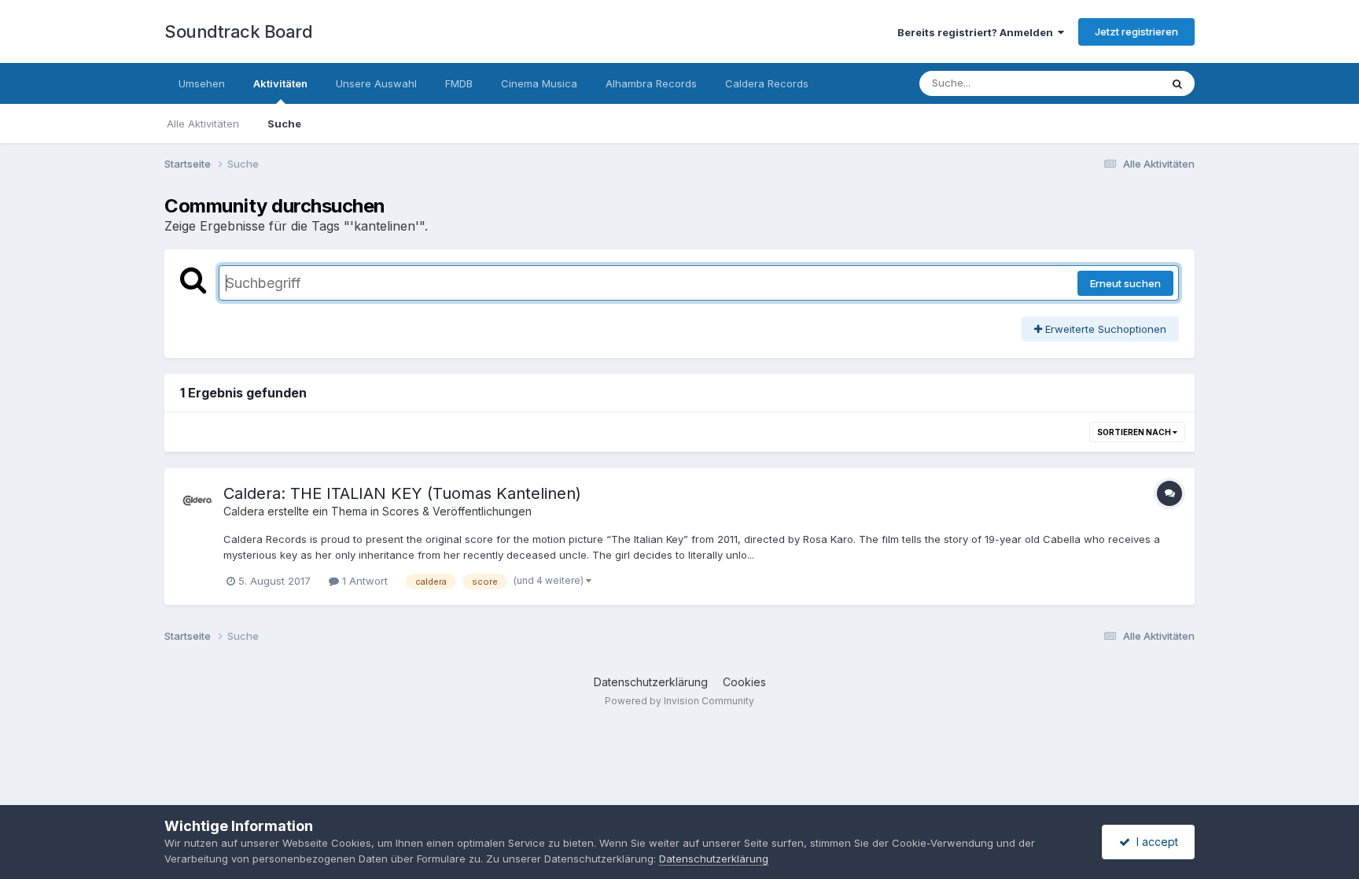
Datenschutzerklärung (651, 682)
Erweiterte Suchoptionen (1104, 329)
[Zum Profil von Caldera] (197, 501)
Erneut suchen (1125, 283)
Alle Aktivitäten (203, 123)
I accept (1154, 841)
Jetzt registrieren (1136, 31)
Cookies (744, 682)
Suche (284, 123)
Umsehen (202, 83)
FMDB (459, 83)
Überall (1122, 83)
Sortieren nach (1135, 432)
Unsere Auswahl (376, 83)
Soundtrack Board (238, 31)
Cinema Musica (539, 83)
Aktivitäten (280, 83)
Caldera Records (766, 83)
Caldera (243, 511)
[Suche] (1177, 83)
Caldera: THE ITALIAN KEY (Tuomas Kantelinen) (402, 493)
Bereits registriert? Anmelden (977, 32)
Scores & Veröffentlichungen (457, 511)
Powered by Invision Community (679, 701)
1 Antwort (363, 580)
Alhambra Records (651, 83)
